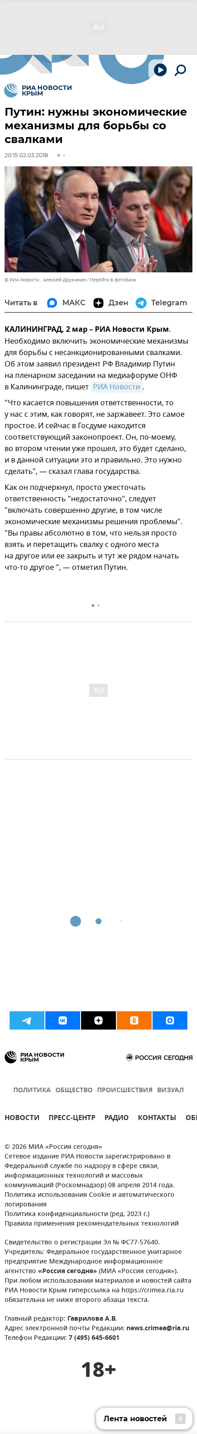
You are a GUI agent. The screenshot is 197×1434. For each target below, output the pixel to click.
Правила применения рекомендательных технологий (92, 1224)
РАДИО (116, 1119)
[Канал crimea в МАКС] (170, 1020)
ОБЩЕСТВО (74, 1090)
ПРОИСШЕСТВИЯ (125, 1090)
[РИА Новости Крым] (37, 90)
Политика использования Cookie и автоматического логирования (90, 1200)
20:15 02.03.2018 (26, 155)
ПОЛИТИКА (32, 1090)
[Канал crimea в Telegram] (27, 1020)
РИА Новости (116, 387)
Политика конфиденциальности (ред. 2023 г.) (77, 1214)
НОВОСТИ (22, 1119)
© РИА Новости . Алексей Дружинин (45, 279)
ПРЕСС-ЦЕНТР (72, 1119)
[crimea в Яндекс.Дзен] (98, 1020)
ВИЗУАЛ (170, 1090)
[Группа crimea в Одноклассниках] (134, 1020)
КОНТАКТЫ (157, 1119)
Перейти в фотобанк (113, 279)
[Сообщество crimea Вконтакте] (62, 1020)
